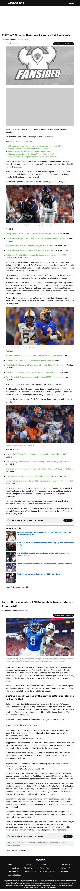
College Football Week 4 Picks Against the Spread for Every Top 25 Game (34, 234)
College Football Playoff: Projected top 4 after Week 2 (28, 149)
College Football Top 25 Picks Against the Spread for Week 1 (29, 360)
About (10, 864)
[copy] (17, 43)
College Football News (20, 851)
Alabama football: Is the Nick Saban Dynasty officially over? (31, 154)
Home (8, 587)
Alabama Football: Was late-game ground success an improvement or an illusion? (37, 238)
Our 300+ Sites (66, 864)
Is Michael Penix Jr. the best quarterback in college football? (29, 476)
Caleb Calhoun (10, 39)
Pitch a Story (28, 868)
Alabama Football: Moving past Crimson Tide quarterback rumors (31, 250)
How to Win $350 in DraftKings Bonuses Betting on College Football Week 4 (35, 454)
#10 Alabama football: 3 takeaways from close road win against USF (34, 146)
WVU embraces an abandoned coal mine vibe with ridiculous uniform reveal (35, 356)
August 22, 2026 (35, 738)
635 (62, 789)
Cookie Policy (13, 871)
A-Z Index (65, 871)
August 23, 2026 (38, 769)
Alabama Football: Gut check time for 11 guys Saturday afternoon (31, 246)
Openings (27, 864)
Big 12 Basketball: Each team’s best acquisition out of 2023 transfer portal (34, 377)
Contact (43, 864)
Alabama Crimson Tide (20, 587)
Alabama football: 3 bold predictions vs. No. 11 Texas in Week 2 (32, 157)
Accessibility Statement (49, 871)
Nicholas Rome (10, 610)
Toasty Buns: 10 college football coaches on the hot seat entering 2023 (33, 372)
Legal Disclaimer (30, 871)
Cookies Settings (14, 875)
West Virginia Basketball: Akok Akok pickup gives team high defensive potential (36, 365)
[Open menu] (5, 3)
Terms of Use (66, 868)
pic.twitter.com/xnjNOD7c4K (17, 736)
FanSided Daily (13, 868)
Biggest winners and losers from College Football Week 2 (30, 151)
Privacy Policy (45, 868)
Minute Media (12, 880)
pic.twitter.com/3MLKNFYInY (17, 766)
